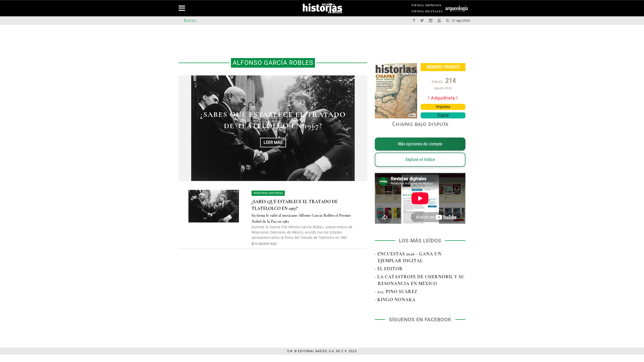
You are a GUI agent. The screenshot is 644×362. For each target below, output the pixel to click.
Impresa (443, 106)
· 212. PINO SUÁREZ (396, 291)
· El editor (389, 269)
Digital (443, 115)
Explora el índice (420, 159)
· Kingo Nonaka (395, 299)
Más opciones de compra (420, 144)
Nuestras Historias (268, 193)
